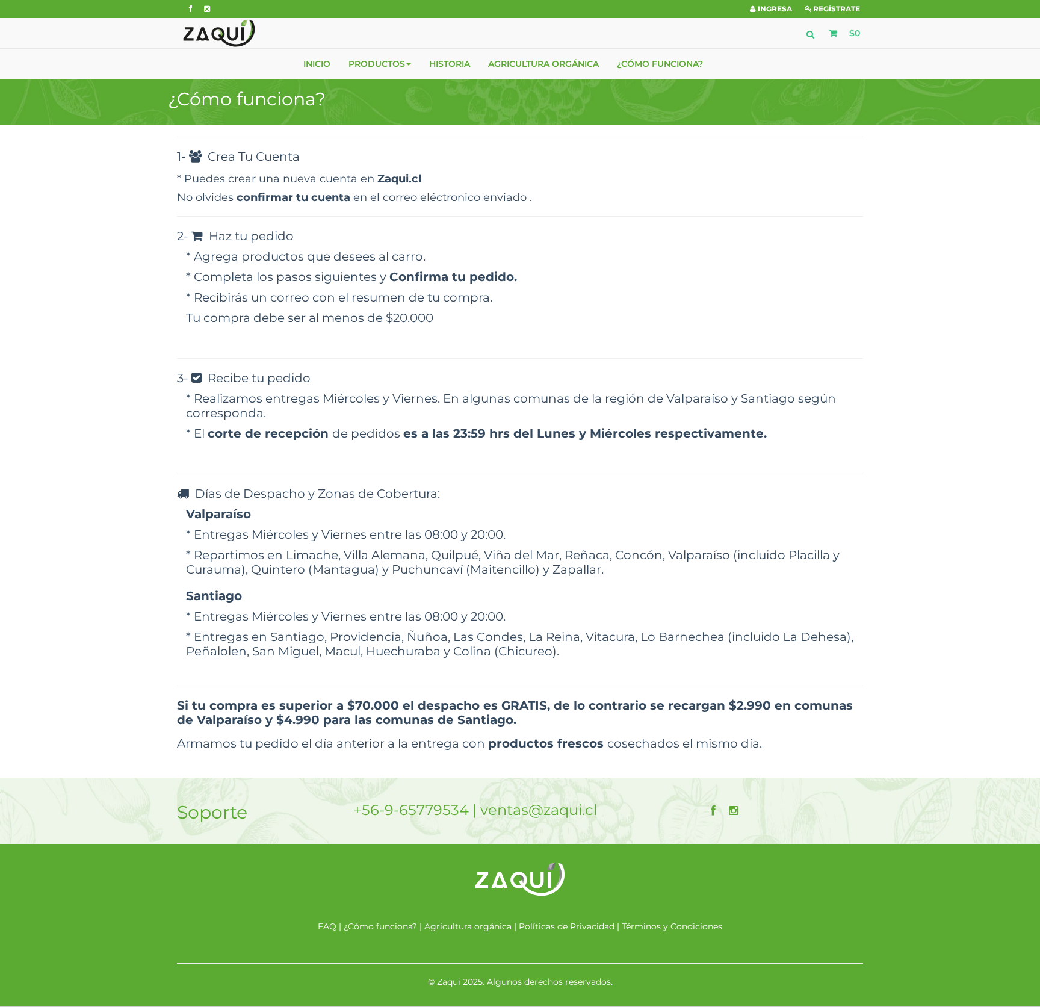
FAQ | (331, 926)
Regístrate (836, 8)
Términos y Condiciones (672, 926)
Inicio (316, 63)
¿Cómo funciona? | (384, 926)
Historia (449, 63)
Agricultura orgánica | (471, 926)
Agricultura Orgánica (543, 63)
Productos (376, 63)
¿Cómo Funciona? (660, 63)
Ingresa (775, 8)
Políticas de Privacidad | (570, 926)
